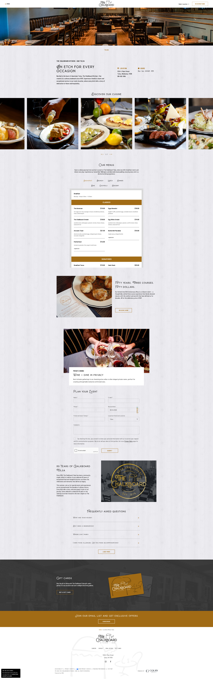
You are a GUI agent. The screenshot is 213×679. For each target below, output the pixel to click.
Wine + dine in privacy (88, 375)
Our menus (106, 165)
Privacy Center (69, 669)
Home (100, 629)
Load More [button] (104, 551)
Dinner (120, 181)
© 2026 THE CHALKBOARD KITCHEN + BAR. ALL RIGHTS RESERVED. (72, 671)
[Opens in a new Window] (105, 661)
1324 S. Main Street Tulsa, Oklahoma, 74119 (124, 72)
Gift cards (64, 578)
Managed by (141, 671)
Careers (94, 648)
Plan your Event (86, 391)
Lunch (110, 181)
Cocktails (103, 186)
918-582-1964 (121, 76)
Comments (77, 425)
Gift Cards (118, 648)
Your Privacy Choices (84, 669)
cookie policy (15, 674)
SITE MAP (110, 669)
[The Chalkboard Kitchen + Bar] (106, 3)
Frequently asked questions (106, 511)
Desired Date (112, 406)
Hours (142, 68)
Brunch (100, 181)
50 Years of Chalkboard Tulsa (73, 468)
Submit (109, 451)
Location (123, 68)
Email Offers (109, 648)
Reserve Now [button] (121, 309)
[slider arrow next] (110, 154)
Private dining (78, 371)
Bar (93, 186)
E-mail (110, 397)
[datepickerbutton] (137, 410)
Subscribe (104, 620)
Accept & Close (7, 676)
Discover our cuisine (106, 94)
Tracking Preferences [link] (99, 669)
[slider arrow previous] (102, 154)
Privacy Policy (128, 441)
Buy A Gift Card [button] (64, 591)
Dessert (115, 186)
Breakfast (88, 181)
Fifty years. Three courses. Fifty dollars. (134, 284)
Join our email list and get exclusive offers (106, 615)
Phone (76, 406)
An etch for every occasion (76, 69)
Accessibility (59, 669)
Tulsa (106, 50)
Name (76, 397)
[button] (7, 3)
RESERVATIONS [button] (200, 4)
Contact (101, 648)
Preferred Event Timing (81, 415)
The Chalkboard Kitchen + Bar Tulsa (71, 61)
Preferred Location (119, 415)
